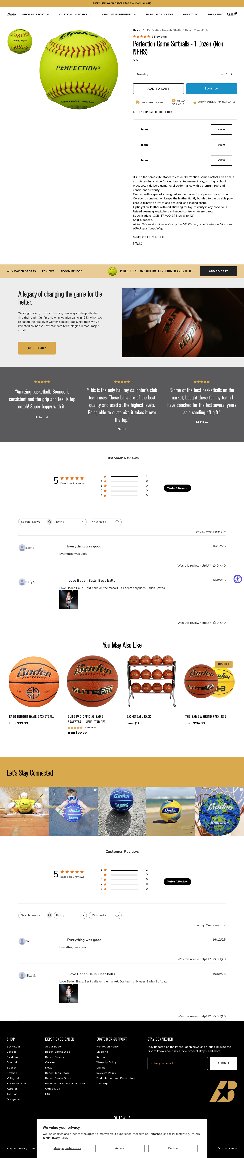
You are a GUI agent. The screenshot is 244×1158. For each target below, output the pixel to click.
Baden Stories (54, 1057)
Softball (12, 1073)
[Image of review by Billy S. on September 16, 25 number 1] (68, 599)
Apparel (12, 1088)
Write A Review (177, 488)
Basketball (14, 1046)
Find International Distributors (116, 1078)
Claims (100, 1067)
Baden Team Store (57, 1073)
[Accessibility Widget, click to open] (238, 579)
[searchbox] (32, 522)
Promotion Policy (107, 1046)
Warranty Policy (106, 1062)
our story (37, 348)
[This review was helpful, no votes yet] (214, 566)
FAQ (47, 1094)
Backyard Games (18, 1083)
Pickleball (13, 1057)
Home (136, 30)
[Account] (232, 14)
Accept (120, 1148)
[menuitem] (36, 14)
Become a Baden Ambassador (65, 1083)
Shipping (102, 1051)
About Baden (54, 1046)
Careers (50, 1062)
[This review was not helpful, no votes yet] (221, 566)
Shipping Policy (17, 1148)
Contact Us (52, 1088)
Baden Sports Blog (57, 1051)
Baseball (12, 1051)
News (48, 1067)
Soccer (11, 1067)
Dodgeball (13, 1099)
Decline (173, 1148)
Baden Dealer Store (58, 1078)
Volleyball (13, 1078)
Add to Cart (218, 271)
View (221, 129)
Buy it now (211, 88)
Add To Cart (158, 89)
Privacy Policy (59, 1138)
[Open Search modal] (229, 14)
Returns (101, 1057)
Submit (224, 1063)
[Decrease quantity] (222, 74)
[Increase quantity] (231, 74)
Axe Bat (12, 1094)
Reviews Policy (106, 1073)
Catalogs (102, 1083)
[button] (173, 129)
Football (12, 1062)
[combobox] (70, 522)
